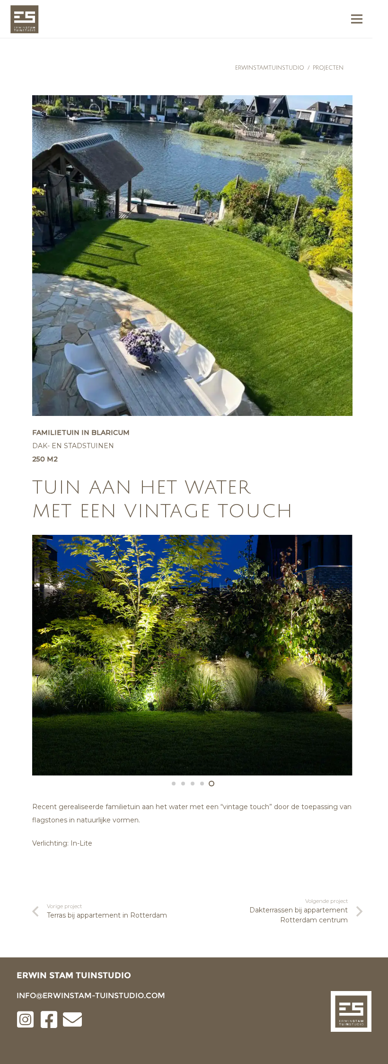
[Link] (24, 19)
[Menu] (357, 19)
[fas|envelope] (72, 1020)
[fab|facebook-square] (48, 1020)
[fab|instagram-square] (25, 1020)
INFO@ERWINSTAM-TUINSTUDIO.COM (91, 995)
